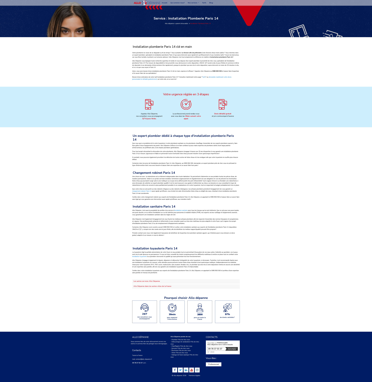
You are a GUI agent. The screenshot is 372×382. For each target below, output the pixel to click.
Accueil (164, 3)
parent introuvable (182, 23)
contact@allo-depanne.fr (144, 359)
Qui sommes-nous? (177, 3)
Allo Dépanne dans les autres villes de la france (152, 286)
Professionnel (213, 364)
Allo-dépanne (169, 23)
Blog (211, 3)
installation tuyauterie (139, 256)
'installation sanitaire (181, 210)
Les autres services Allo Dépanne (146, 281)
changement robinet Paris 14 (141, 191)
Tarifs (204, 3)
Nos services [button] (193, 3)
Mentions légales (194, 375)
